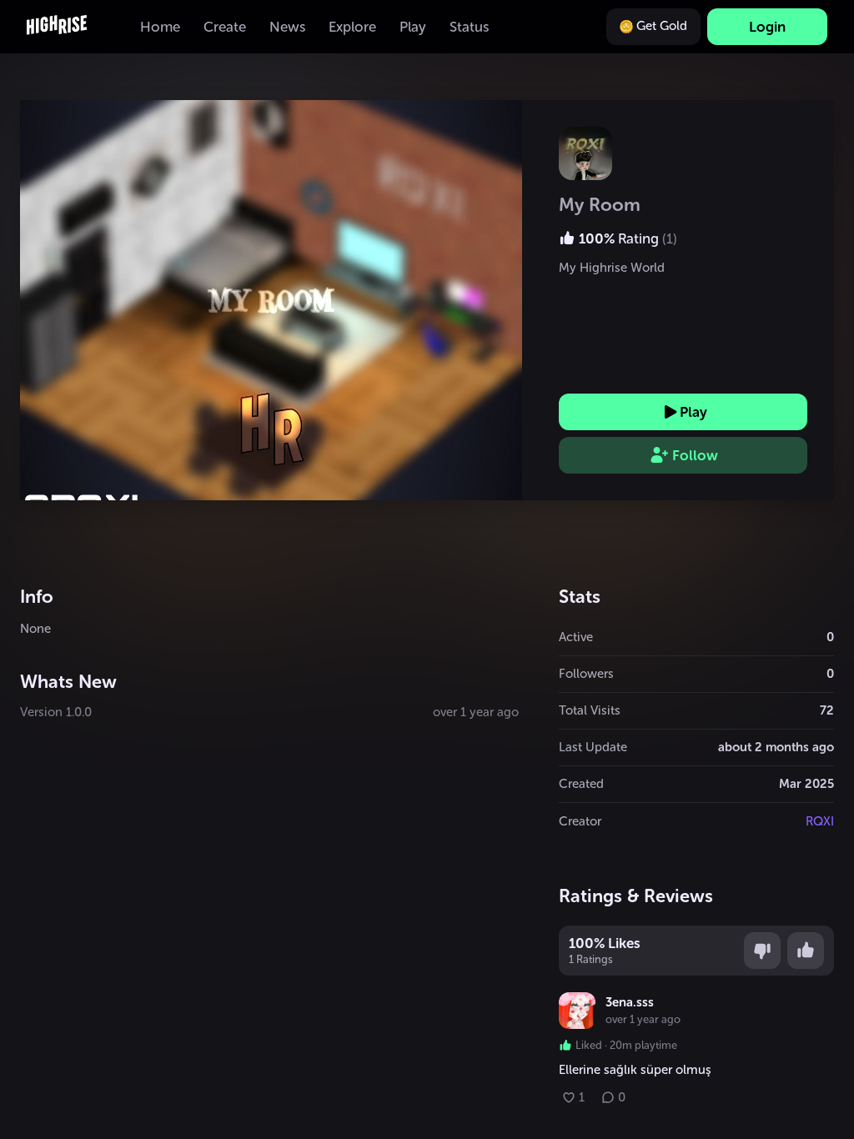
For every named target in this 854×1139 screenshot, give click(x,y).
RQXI (820, 821)
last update (593, 747)
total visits (589, 710)
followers (586, 673)
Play (693, 412)
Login (767, 26)
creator (580, 821)
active (576, 637)
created (581, 783)
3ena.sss (629, 1002)
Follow (695, 455)
